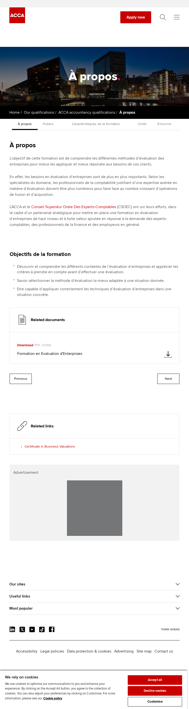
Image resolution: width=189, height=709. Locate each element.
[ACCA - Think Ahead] (17, 21)
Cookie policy (52, 698)
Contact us (164, 651)
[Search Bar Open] (163, 17)
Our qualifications (39, 112)
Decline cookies (155, 691)
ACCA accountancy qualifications (86, 112)
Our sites (17, 584)
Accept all (155, 680)
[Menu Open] (177, 17)
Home (14, 112)
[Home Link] (170, 629)
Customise (155, 702)
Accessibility (26, 651)
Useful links (19, 596)
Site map (144, 651)
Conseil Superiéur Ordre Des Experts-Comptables (73, 206)
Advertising (124, 651)
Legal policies (52, 651)
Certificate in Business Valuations (50, 446)
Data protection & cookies (89, 651)
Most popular (21, 608)
